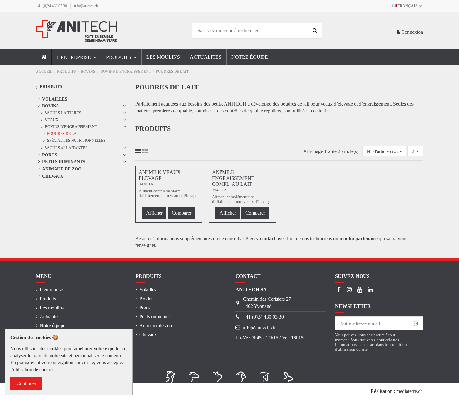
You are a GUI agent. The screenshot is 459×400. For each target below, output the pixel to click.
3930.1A (146, 184)
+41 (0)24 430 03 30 (52, 6)
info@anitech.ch (86, 6)
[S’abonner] (415, 323)
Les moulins (52, 307)
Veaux (51, 119)
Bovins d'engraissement (71, 126)
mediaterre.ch (409, 391)
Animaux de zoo (61, 168)
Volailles (54, 98)
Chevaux (52, 176)
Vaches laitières (63, 113)
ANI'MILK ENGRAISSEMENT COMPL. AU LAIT (233, 178)
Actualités (49, 316)
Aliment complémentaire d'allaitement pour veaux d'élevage (168, 193)
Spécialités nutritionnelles (76, 141)
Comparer (181, 212)
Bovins (50, 105)
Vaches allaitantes (66, 148)
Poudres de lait (63, 134)
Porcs (49, 154)
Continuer (26, 383)
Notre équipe (52, 325)
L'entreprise (51, 289)
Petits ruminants (63, 161)
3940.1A (219, 190)
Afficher (154, 212)
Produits (48, 298)
